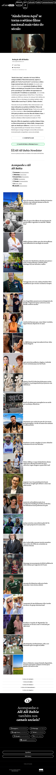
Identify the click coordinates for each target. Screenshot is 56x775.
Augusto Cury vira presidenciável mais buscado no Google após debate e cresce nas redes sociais (37, 483)
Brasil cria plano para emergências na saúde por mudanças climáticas (37, 403)
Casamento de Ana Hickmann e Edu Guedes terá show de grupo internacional (37, 604)
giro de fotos (25, 5)
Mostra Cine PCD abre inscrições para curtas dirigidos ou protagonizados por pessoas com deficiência (37, 383)
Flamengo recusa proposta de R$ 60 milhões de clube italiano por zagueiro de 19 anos (38, 564)
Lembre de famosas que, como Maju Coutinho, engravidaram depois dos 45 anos (38, 322)
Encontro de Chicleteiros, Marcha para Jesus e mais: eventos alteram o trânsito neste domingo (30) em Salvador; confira (37, 262)
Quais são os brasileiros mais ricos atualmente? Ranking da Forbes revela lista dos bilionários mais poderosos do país (36, 503)
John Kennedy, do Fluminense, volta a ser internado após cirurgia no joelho (36, 644)
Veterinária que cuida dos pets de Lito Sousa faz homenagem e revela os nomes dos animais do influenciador (38, 423)
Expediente (28, 752)
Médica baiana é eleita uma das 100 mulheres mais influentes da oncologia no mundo (37, 242)
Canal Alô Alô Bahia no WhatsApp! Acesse (28, 144)
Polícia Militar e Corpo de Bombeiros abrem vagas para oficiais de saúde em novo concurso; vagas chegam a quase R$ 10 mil (37, 463)
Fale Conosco (28, 756)
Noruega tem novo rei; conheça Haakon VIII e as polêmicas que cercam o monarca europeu (37, 282)
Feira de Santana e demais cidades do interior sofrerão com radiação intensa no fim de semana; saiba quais (37, 202)
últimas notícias (19, 3)
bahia (38, 2)
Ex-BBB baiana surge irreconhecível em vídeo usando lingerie (37, 343)
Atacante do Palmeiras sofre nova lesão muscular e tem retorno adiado (35, 584)
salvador (32, 2)
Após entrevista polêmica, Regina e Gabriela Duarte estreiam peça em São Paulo (37, 363)
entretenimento (47, 2)
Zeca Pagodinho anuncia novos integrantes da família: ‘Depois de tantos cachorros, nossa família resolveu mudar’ (37, 302)
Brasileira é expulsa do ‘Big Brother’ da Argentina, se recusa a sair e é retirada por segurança (36, 624)
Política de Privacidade (28, 763)
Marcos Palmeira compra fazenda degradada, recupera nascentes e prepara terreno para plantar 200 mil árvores (37, 664)
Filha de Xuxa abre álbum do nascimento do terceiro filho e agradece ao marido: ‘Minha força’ (37, 222)
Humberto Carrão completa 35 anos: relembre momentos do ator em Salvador (37, 443)
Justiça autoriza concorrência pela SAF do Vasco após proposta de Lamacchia (36, 523)
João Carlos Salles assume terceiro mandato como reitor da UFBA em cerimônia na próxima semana (37, 544)
